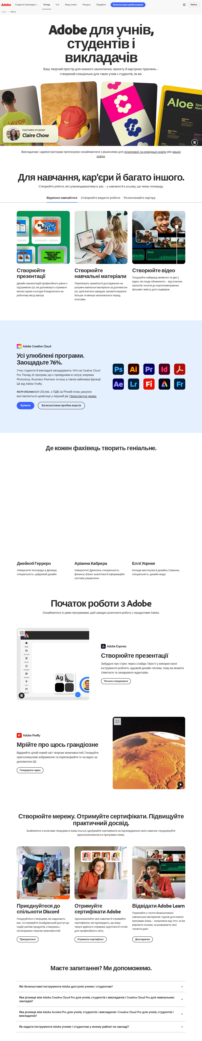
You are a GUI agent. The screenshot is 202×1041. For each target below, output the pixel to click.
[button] (184, 4)
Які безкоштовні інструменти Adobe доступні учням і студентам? (66, 986)
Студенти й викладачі (25, 4)
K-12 (57, 4)
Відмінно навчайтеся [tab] (62, 198)
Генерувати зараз (30, 770)
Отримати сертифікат (90, 939)
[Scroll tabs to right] (199, 198)
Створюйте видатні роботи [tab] (100, 198)
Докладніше (142, 939)
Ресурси (87, 4)
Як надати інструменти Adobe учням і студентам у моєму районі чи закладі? (74, 1026)
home (4, 12)
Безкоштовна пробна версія (61, 405)
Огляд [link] (46, 4)
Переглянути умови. (83, 396)
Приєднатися (28, 939)
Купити (25, 405)
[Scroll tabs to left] (2, 198)
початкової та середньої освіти (145, 152)
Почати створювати (116, 681)
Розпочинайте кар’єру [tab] (140, 198)
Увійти (193, 4)
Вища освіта (71, 4)
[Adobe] (6, 4)
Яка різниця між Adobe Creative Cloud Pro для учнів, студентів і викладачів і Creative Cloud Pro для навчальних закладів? (96, 999)
